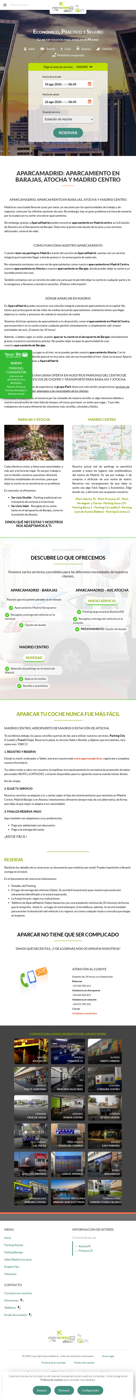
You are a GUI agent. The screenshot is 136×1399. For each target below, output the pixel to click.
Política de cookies (52, 1379)
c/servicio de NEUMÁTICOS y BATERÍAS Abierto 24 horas (16, 378)
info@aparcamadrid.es (84, 1013)
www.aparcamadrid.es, (88, 758)
